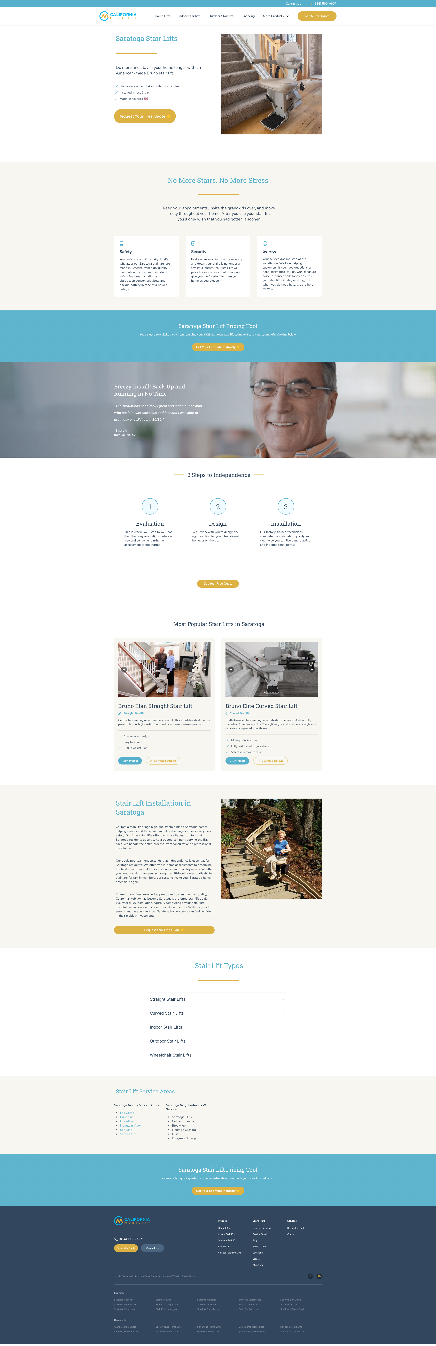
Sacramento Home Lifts (251, 1326)
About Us (258, 1265)
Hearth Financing (262, 1228)
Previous (124, 669)
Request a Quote (126, 1248)
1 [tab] (157, 692)
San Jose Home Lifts (291, 1326)
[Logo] (118, 16)
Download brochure (165, 760)
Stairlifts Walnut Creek (292, 1309)
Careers (257, 1258)
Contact (291, 1234)
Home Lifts (162, 16)
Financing (248, 16)
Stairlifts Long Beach (167, 1304)
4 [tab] (165, 692)
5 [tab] (168, 692)
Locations (258, 1252)
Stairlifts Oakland (206, 1304)
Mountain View (130, 1125)
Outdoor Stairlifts (221, 16)
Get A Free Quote (317, 16)
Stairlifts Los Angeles (167, 1309)
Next (205, 669)
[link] (310, 1276)
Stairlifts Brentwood (125, 1304)
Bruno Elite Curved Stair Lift (261, 705)
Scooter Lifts (225, 1246)
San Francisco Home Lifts (252, 1331)
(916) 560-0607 (325, 4)
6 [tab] (171, 692)
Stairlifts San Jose (248, 1309)
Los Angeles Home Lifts (169, 1326)
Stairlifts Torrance (289, 1304)
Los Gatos (127, 1113)
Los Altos (126, 1121)
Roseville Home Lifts (208, 1331)
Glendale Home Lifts (125, 1326)
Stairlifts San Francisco (251, 1304)
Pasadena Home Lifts (167, 1331)
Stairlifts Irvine (163, 1299)
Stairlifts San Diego (290, 1299)
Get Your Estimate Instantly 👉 (218, 347)
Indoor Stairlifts (189, 16)
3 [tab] (163, 692)
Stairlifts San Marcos (208, 1309)
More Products (273, 16)
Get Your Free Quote (218, 584)
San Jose (126, 1130)
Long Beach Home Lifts (126, 1331)
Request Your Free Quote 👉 (145, 116)
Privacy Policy (188, 1276)
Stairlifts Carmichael (124, 1309)
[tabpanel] (164, 669)
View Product (130, 760)
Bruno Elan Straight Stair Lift (155, 705)
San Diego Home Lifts (209, 1326)
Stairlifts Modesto (206, 1299)
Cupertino (127, 1117)
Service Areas (260, 1246)
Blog (255, 1240)
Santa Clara (128, 1134)
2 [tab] (160, 692)
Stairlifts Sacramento (250, 1299)
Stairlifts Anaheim (123, 1299)
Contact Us (293, 4)
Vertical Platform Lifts (229, 1252)
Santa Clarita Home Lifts (293, 1331)
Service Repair (260, 1234)
